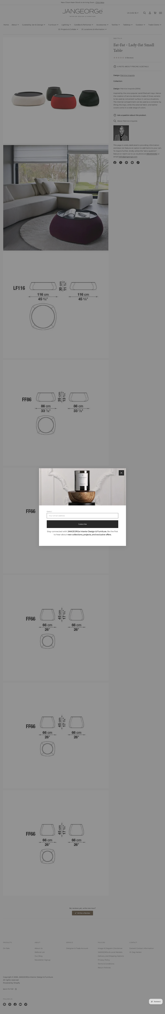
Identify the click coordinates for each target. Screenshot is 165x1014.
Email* (49, 511)
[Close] (121, 472)
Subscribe (82, 524)
